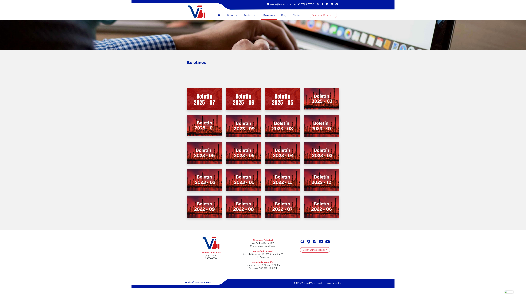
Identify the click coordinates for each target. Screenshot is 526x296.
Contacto (298, 15)
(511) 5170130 (307, 4)
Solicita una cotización (315, 250)
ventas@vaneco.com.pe (282, 4)
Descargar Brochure (322, 15)
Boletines (269, 15)
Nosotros (232, 15)
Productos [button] (249, 15)
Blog (283, 15)
